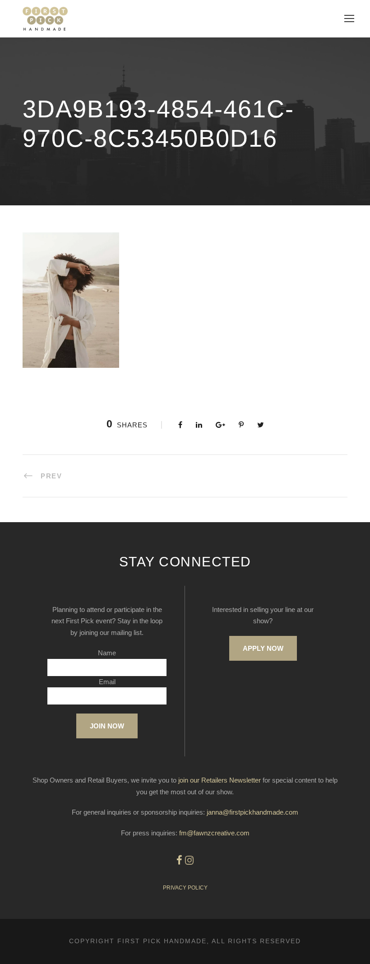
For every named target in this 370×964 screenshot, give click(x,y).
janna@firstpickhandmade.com (252, 812)
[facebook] (179, 860)
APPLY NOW (263, 648)
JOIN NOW (107, 726)
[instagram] (189, 860)
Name (107, 653)
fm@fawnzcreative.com (214, 833)
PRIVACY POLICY (185, 888)
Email (107, 682)
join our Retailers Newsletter (219, 780)
